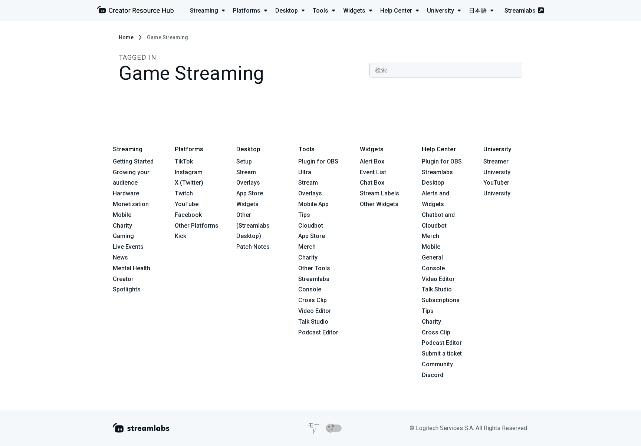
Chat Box (372, 182)
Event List (373, 172)
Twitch (184, 193)
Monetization (131, 204)
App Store (249, 193)
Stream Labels (379, 193)
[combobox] (445, 70)
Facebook (188, 214)
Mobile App (313, 204)
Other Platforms (196, 225)
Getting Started (133, 161)
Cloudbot (310, 225)
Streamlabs (520, 10)
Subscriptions (441, 300)
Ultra (304, 172)
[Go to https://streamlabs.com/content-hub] (135, 11)
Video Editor (314, 310)
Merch (307, 246)
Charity (122, 225)
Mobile (122, 214)
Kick (180, 235)
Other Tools (314, 268)
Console (433, 268)
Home (126, 37)
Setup (244, 161)
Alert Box (372, 161)
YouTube (186, 204)
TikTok (184, 161)
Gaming (123, 235)
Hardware (126, 193)
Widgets (247, 204)
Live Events (128, 246)
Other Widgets (379, 204)
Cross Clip (312, 300)
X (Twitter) (189, 182)
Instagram (189, 172)
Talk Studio (313, 321)
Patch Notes (253, 246)
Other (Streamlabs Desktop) (253, 225)
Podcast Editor (318, 332)
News (120, 257)
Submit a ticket (442, 353)
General (432, 257)
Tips (304, 214)
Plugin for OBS (318, 161)
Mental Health (131, 268)
